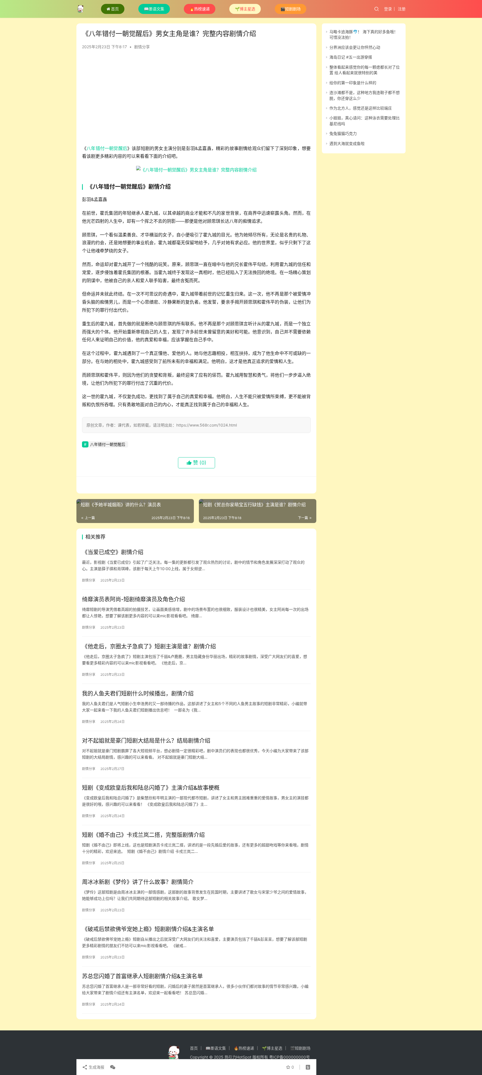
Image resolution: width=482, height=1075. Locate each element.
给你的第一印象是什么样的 (352, 82)
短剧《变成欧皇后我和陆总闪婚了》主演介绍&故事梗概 (151, 788)
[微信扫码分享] (111, 1067)
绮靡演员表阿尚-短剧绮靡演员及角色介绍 (133, 599)
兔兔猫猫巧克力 (343, 133)
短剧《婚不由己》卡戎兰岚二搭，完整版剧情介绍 (143, 835)
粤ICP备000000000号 (289, 1057)
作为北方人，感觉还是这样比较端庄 (360, 108)
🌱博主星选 (245, 8)
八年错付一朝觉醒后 (106, 148)
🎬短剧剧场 (290, 8)
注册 (402, 8)
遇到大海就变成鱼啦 (347, 143)
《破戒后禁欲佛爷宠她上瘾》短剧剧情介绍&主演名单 (148, 929)
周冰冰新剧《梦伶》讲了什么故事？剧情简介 (138, 882)
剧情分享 (142, 46)
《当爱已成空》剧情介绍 (112, 552)
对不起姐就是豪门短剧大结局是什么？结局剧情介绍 (146, 740)
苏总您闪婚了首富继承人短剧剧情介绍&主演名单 (142, 976)
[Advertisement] (196, 100)
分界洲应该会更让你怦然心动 (354, 47)
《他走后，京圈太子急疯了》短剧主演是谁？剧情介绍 (149, 646)
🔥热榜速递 (199, 8)
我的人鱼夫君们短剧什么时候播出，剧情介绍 (138, 693)
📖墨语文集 (154, 8)
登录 (388, 8)
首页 (115, 8)
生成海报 (96, 1067)
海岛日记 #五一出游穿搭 (350, 57)
